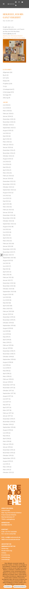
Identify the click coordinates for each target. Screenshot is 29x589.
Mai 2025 (6, 136)
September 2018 (8, 359)
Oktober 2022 (7, 221)
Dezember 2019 (8, 317)
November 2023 (8, 184)
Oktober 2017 (7, 390)
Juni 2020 (6, 300)
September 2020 (8, 291)
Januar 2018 (7, 382)
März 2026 (6, 110)
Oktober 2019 (7, 322)
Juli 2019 (5, 331)
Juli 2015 (5, 464)
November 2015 (8, 452)
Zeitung (5, 98)
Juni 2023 (6, 198)
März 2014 (6, 469)
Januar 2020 (7, 314)
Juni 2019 (6, 334)
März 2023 (6, 207)
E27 (12, 21)
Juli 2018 (6, 365)
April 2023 (6, 204)
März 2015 (6, 467)
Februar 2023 (7, 209)
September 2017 (8, 393)
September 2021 (8, 257)
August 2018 (7, 362)
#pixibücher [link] (7, 36)
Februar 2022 (7, 243)
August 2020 (7, 294)
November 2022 (8, 218)
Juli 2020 (6, 297)
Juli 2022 (6, 229)
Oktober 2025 (7, 125)
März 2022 (6, 241)
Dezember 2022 (8, 215)
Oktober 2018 (7, 356)
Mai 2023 (6, 201)
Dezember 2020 (8, 283)
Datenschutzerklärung (19, 586)
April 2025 (6, 139)
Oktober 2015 (7, 455)
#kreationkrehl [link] (16, 38)
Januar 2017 (7, 416)
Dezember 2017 (8, 385)
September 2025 (8, 127)
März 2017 (6, 410)
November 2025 (8, 122)
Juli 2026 (6, 105)
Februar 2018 (7, 379)
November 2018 (8, 354)
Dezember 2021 (8, 249)
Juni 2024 (6, 164)
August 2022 (7, 226)
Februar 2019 (7, 345)
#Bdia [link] (23, 38)
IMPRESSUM (5, 522)
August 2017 (7, 396)
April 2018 (6, 373)
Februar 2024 (7, 175)
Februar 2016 (7, 444)
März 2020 (6, 308)
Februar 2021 (7, 277)
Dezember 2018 (8, 351)
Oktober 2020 (7, 289)
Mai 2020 (6, 303)
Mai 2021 (5, 269)
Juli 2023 (6, 195)
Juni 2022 (6, 232)
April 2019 (6, 339)
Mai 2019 (5, 337)
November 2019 (8, 320)
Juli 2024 (6, 161)
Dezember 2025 (8, 119)
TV (4, 86)
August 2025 (7, 130)
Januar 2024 (7, 178)
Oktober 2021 (7, 255)
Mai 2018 (5, 370)
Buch (4, 75)
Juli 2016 (5, 433)
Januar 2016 (7, 447)
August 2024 (7, 159)
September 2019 (8, 325)
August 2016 (7, 430)
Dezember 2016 (8, 419)
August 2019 (7, 328)
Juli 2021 (5, 263)
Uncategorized (8, 89)
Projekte (6, 83)
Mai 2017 (5, 404)
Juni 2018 (6, 368)
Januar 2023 (7, 212)
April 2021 (6, 272)
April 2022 (6, 238)
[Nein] (27, 575)
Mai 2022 (6, 235)
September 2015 (8, 458)
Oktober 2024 (7, 156)
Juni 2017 (6, 402)
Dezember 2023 (8, 181)
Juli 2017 (5, 399)
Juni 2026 (6, 108)
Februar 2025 (7, 144)
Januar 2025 (7, 147)
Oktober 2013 (7, 472)
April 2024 (6, 170)
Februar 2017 (7, 413)
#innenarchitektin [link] (17, 36)
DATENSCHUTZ (6, 525)
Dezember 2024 (8, 150)
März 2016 (6, 441)
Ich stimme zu (8, 586)
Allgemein (6, 72)
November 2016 (8, 421)
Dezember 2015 (8, 450)
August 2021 (7, 260)
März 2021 (6, 274)
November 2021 (8, 252)
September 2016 (8, 427)
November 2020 (8, 286)
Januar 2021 (7, 280)
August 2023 (7, 192)
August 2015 (7, 461)
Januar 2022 (7, 246)
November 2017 (8, 387)
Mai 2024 (6, 167)
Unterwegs (6, 92)
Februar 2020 (7, 311)
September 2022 (8, 224)
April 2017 (6, 407)
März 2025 (6, 142)
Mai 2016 (5, 436)
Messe (5, 81)
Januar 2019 (7, 348)
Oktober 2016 (7, 424)
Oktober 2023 (7, 187)
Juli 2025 (6, 133)
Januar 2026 (7, 116)
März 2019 (6, 342)
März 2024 (6, 173)
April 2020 (6, 305)
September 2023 (8, 190)
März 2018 (6, 376)
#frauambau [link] (7, 38)
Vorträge (6, 95)
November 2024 (8, 153)
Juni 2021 (6, 266)
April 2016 (6, 438)
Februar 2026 (7, 113)
